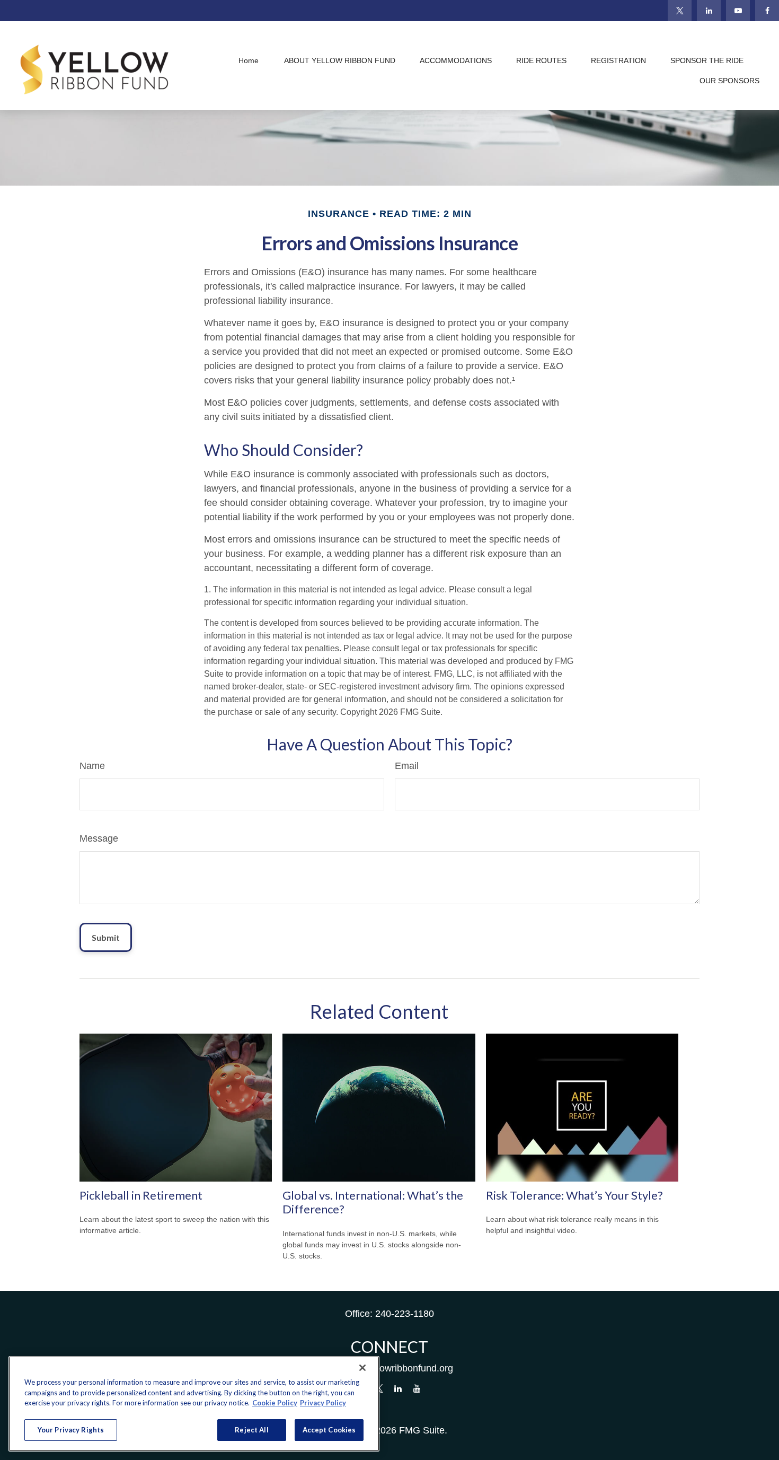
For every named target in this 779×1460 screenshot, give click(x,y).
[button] (248, 61)
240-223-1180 (404, 1313)
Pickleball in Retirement (140, 1195)
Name (92, 765)
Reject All (251, 1429)
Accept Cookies (329, 1429)
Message (98, 838)
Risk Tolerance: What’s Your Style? (574, 1195)
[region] (193, 1404)
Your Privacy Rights (71, 1429)
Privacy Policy (323, 1402)
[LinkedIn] (709, 10)
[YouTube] (738, 10)
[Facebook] (767, 10)
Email (407, 765)
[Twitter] (680, 10)
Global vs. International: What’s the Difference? (372, 1202)
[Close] (362, 1367)
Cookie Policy (274, 1402)
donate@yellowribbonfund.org (389, 1368)
